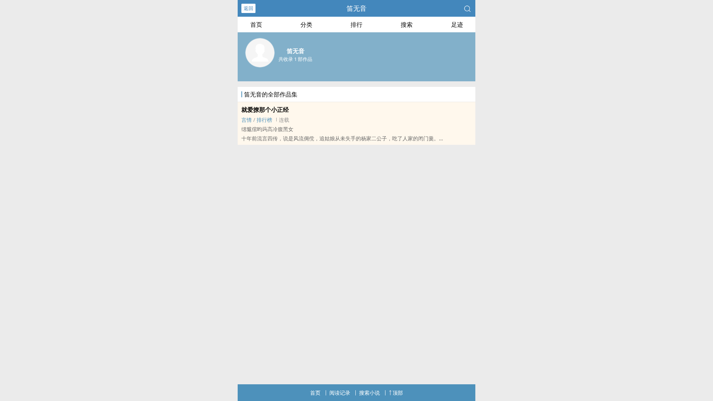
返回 (248, 8)
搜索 (407, 24)
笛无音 (356, 8)
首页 (256, 24)
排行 (356, 24)
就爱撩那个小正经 (265, 109)
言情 (246, 119)
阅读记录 (339, 392)
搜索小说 (369, 392)
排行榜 (264, 119)
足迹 (457, 24)
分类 (306, 24)
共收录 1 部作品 (295, 59)
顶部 (398, 392)
